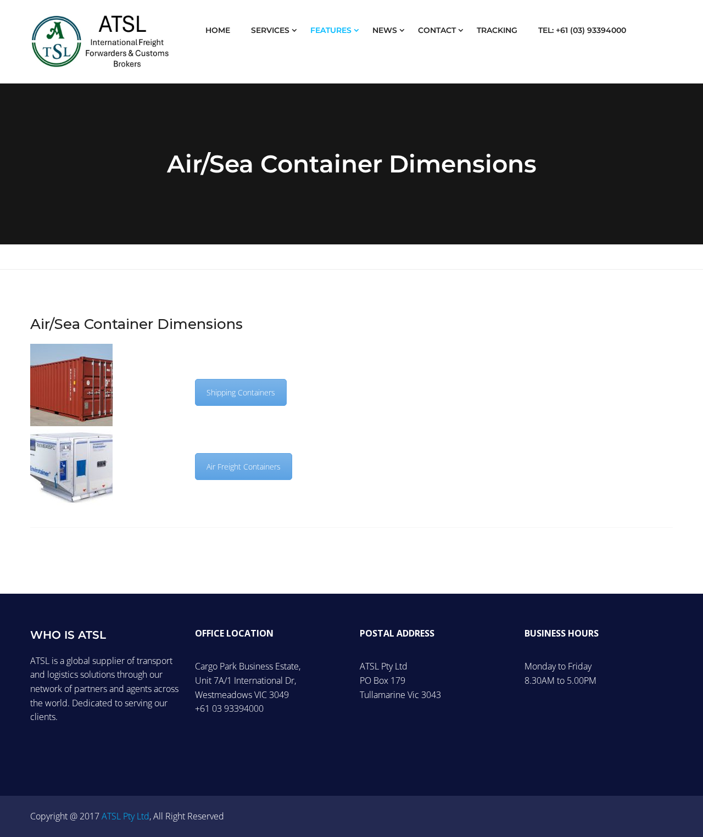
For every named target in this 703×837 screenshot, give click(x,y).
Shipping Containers (241, 392)
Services (270, 30)
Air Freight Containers (244, 466)
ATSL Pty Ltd (125, 816)
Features (331, 30)
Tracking (497, 30)
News (384, 30)
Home (217, 30)
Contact (437, 30)
